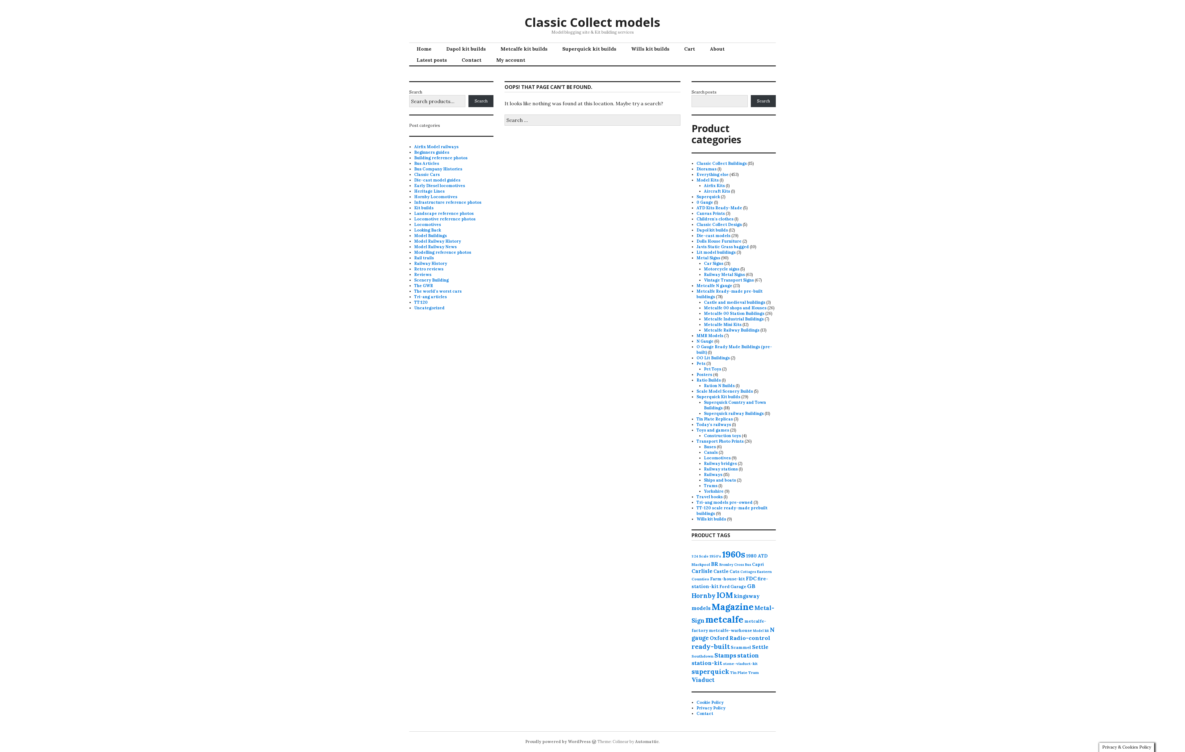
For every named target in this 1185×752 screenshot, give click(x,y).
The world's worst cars (438, 291)
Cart (689, 49)
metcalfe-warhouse (730, 630)
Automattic (647, 741)
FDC (751, 578)
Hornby (704, 596)
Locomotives (427, 224)
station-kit (707, 662)
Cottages (748, 572)
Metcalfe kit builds (524, 49)
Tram (753, 672)
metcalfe (724, 619)
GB (751, 586)
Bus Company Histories (438, 169)
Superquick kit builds (589, 49)
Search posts (704, 92)
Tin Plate (738, 672)
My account (510, 60)
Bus (748, 564)
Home (424, 49)
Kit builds (424, 208)
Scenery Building (431, 280)
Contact (471, 60)
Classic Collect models (592, 22)
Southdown (702, 656)
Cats (734, 571)
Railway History (430, 263)
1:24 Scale (700, 556)
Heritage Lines (429, 191)
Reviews (422, 274)
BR (714, 564)
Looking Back (427, 230)
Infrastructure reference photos (447, 202)
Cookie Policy (710, 702)
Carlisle (702, 571)
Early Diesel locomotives (439, 185)
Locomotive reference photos (445, 219)
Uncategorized (429, 308)
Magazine (733, 606)
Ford (724, 586)
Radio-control (750, 637)
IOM (725, 595)
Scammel (741, 647)
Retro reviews (428, 269)
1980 (751, 556)
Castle (721, 571)
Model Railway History (437, 241)
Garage (738, 586)
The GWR (423, 285)
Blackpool (701, 564)
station (748, 655)
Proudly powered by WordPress (558, 741)
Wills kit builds (650, 49)
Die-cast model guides (437, 180)
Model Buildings (430, 235)
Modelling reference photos (442, 252)
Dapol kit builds (466, 49)
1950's (715, 556)
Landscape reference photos (444, 213)
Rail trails (424, 258)
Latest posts (432, 60)
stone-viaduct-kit (740, 663)
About (717, 49)
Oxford (719, 638)
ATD (763, 556)
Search (415, 92)
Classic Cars (427, 174)
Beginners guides (431, 152)
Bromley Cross (731, 564)
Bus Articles (426, 163)
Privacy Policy (711, 708)
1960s (733, 554)
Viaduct (703, 679)
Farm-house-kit (727, 579)
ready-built (711, 646)
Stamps (725, 655)
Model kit (761, 631)
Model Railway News (435, 246)
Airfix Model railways (436, 146)
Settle (760, 647)
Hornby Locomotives (435, 196)
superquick (710, 671)
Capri (758, 564)
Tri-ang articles (430, 296)
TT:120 (421, 302)
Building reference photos (441, 158)
